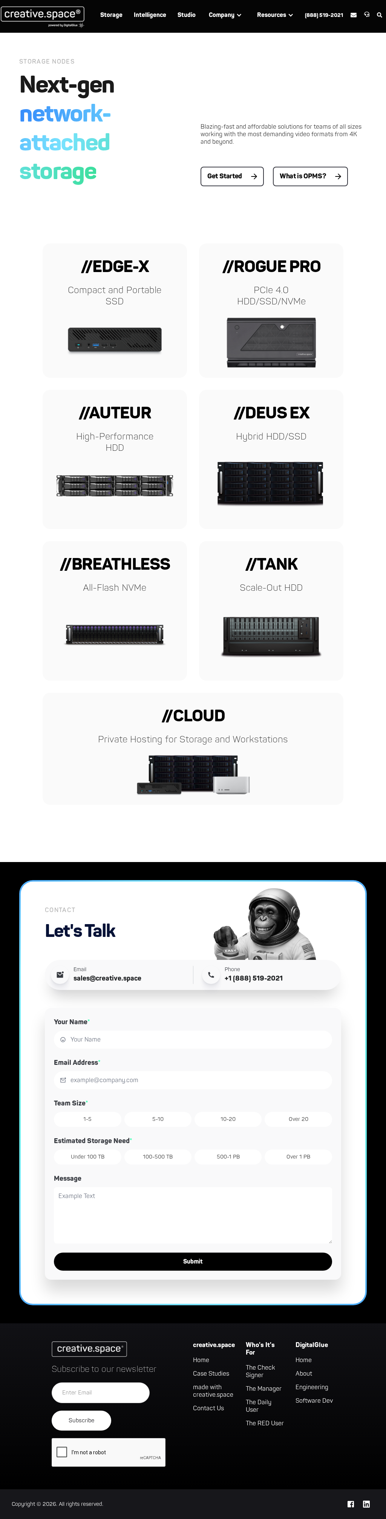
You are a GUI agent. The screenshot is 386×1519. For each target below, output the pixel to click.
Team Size (71, 1103)
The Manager (264, 1389)
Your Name (72, 1022)
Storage (111, 15)
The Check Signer (260, 1371)
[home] (42, 16)
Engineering (312, 1387)
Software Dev (314, 1401)
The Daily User (258, 1406)
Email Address (77, 1062)
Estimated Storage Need (93, 1141)
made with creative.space (213, 1391)
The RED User (265, 1423)
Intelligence (150, 15)
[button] (225, 15)
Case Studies (211, 1374)
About (304, 1374)
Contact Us (208, 1408)
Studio (187, 15)
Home (201, 1360)
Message (67, 1178)
